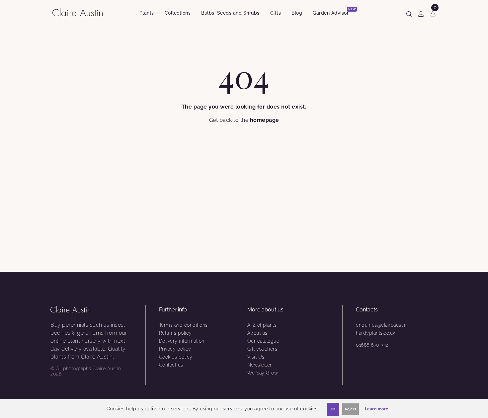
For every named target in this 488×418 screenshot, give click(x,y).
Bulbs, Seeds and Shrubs (230, 13)
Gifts (275, 13)
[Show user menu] (421, 13)
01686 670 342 (372, 345)
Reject (350, 409)
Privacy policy (175, 349)
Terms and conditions (183, 325)
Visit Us (256, 357)
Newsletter (259, 365)
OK (333, 409)
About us (257, 333)
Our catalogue (263, 341)
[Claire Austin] (80, 12)
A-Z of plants (262, 325)
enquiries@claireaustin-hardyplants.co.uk (382, 329)
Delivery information (181, 341)
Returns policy (175, 333)
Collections (178, 13)
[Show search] (409, 13)
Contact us (171, 365)
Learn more (376, 409)
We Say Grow (262, 373)
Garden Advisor (333, 12)
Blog (296, 13)
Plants (146, 13)
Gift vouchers (262, 349)
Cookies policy (176, 357)
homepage (264, 120)
